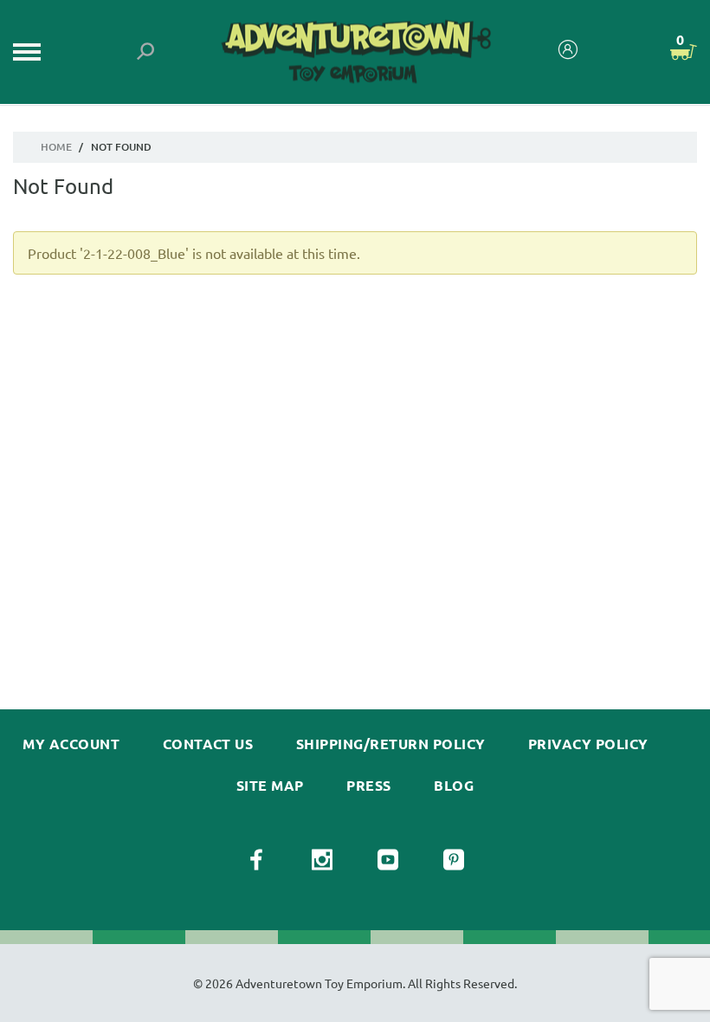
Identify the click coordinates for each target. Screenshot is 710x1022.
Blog (454, 785)
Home (56, 146)
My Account (71, 744)
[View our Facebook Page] (256, 860)
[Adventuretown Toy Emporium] (354, 52)
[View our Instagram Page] (322, 860)
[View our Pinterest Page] (453, 860)
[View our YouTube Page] (388, 860)
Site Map (270, 785)
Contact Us (208, 744)
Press (368, 785)
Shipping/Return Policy (391, 744)
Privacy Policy (588, 744)
